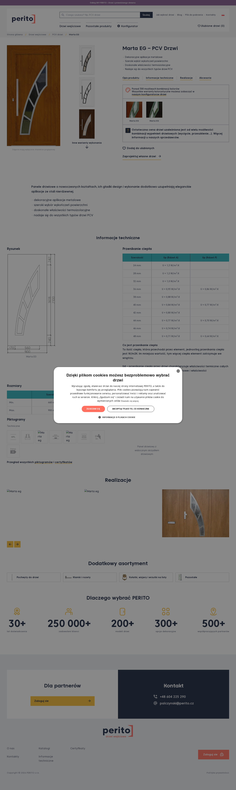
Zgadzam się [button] (93, 408)
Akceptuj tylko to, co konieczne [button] (130, 408)
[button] (118, 417)
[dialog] (118, 395)
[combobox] (178, 370)
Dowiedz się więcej (130, 401)
